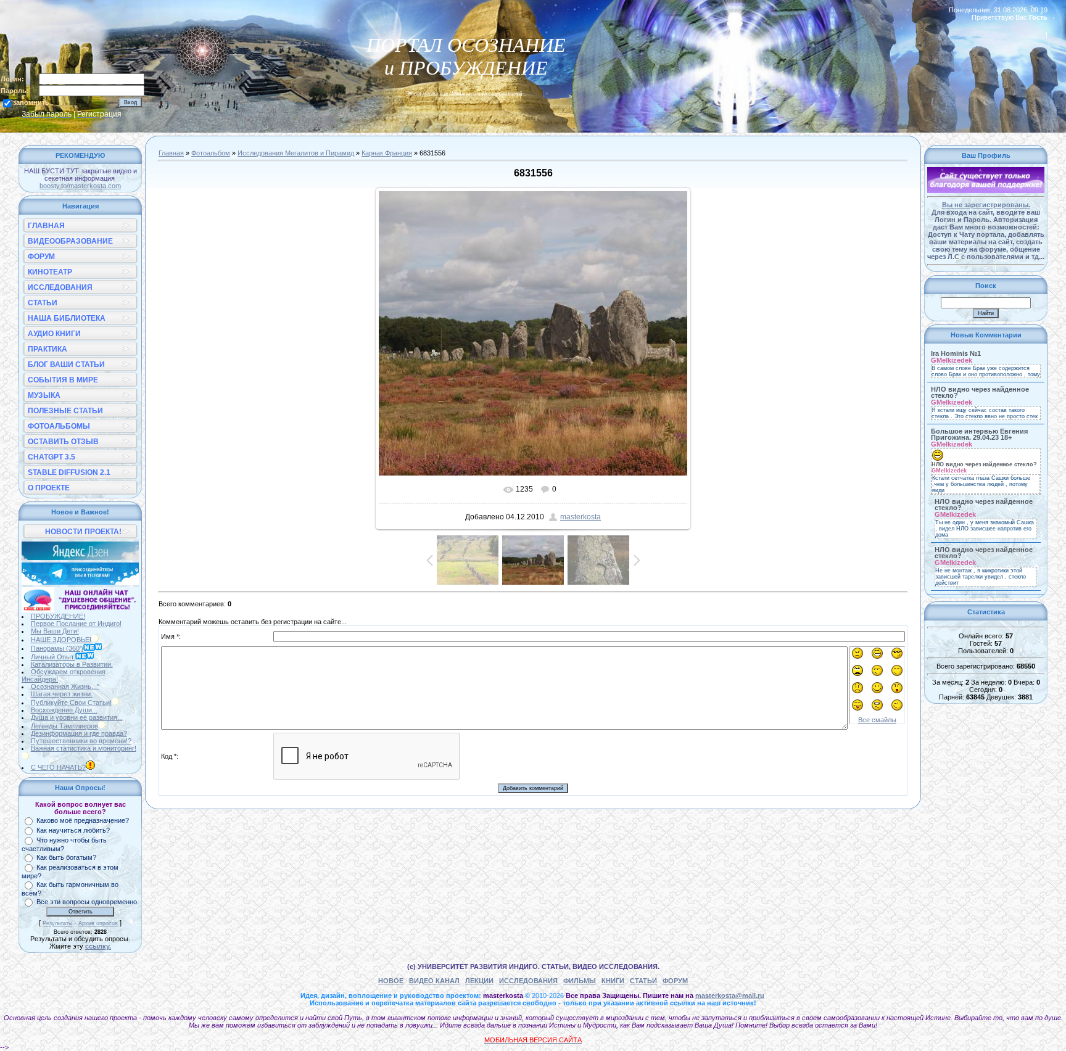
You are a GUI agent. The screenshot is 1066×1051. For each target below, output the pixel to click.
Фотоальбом (210, 153)
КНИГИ (612, 980)
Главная (171, 153)
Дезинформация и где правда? (79, 733)
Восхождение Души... (64, 710)
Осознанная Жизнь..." (65, 686)
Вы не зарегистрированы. (986, 204)
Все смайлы (877, 719)
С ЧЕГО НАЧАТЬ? (58, 767)
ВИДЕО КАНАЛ (434, 980)
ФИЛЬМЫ (579, 980)
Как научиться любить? (73, 830)
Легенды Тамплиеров (64, 726)
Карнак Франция (387, 153)
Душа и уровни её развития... (77, 717)
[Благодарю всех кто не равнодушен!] (985, 190)
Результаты (57, 923)
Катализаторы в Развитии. (72, 664)
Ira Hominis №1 (956, 353)
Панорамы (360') (57, 648)
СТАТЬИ (643, 980)
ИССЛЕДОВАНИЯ (528, 980)
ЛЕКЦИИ (479, 980)
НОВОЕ (390, 980)
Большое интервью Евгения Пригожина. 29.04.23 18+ (979, 434)
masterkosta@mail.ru (729, 995)
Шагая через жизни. (62, 694)
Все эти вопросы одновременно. (87, 901)
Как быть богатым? (66, 857)
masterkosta (580, 517)
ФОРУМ (675, 980)
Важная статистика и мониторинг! (83, 748)
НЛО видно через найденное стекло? (980, 392)
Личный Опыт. (53, 657)
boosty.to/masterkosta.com (80, 185)
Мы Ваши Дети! (55, 631)
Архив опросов (98, 923)
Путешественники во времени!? (81, 740)
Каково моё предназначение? (82, 820)
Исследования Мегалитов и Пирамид (296, 153)
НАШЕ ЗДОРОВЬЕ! (61, 639)
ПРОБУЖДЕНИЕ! (58, 616)
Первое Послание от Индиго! (76, 623)
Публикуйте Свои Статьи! (71, 702)
